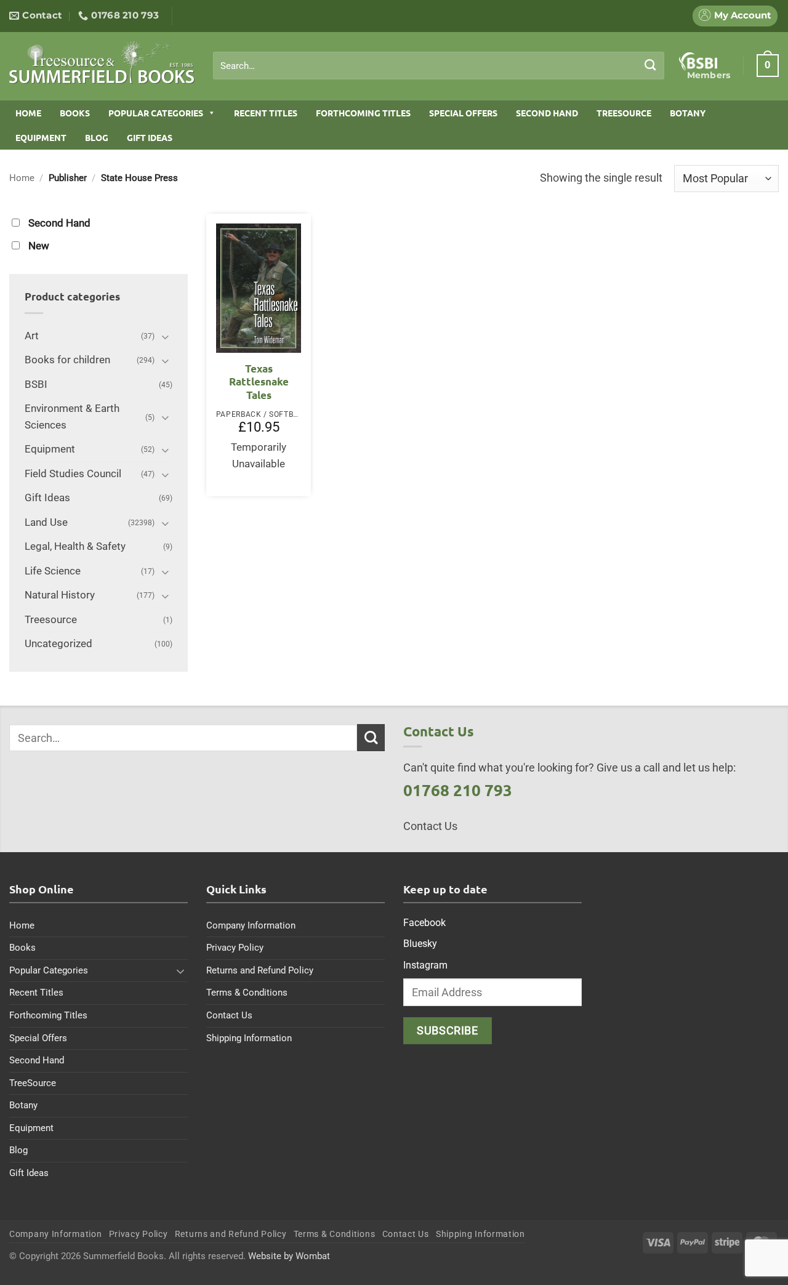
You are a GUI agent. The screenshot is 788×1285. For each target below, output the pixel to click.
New (38, 246)
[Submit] (650, 65)
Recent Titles (265, 112)
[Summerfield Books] (102, 62)
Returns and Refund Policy (259, 970)
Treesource (51, 620)
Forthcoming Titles (363, 112)
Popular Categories (155, 112)
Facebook (424, 923)
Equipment (40, 137)
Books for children (67, 360)
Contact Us (229, 1015)
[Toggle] (165, 336)
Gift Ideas (149, 137)
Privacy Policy (234, 947)
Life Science (53, 571)
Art (32, 336)
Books (75, 112)
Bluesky (420, 943)
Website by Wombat (289, 1256)
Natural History (60, 595)
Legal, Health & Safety (75, 546)
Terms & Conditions (246, 992)
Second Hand (547, 112)
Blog (96, 137)
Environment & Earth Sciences (72, 417)
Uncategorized (58, 644)
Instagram (425, 965)
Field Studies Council (73, 474)
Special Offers (463, 112)
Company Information (251, 925)
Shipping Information (249, 1038)
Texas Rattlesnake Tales (259, 381)
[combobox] (438, 66)
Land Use (46, 522)
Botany (688, 112)
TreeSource (624, 112)
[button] (768, 65)
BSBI (36, 384)
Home (28, 112)
